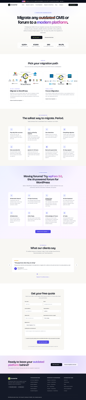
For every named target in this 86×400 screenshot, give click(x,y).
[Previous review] (9, 265)
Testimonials (66, 383)
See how (61, 1)
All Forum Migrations (34, 381)
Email (44, 303)
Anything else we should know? (30, 329)
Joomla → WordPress (51, 383)
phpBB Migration (33, 385)
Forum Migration (39, 4)
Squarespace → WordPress (52, 392)
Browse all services (49, 37)
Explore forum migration (42, 231)
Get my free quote (43, 343)
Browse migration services (70, 366)
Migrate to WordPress (48, 4)
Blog (56, 4)
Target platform (46, 309)
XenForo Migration (34, 387)
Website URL (27, 316)
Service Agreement (67, 390)
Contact (65, 392)
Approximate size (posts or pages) (49, 316)
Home (23, 4)
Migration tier (27, 323)
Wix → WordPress (50, 387)
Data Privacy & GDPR (68, 387)
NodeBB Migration (34, 392)
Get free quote (72, 4)
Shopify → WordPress (51, 390)
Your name (26, 303)
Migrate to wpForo (30, 4)
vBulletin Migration (34, 383)
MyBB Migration (33, 390)
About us (66, 381)
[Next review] (76, 265)
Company (61, 4)
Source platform (27, 309)
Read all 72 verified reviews (43, 278)
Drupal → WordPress (51, 385)
